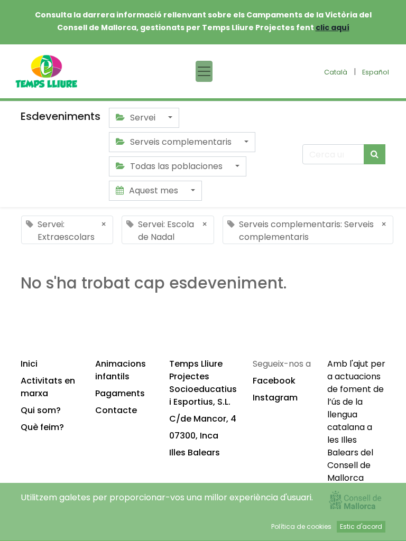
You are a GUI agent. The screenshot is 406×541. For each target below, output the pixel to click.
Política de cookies (301, 526)
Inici (29, 364)
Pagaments (120, 393)
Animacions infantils (120, 370)
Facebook (274, 381)
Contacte (116, 410)
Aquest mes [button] (153, 190)
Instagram (275, 397)
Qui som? (41, 410)
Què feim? (42, 427)
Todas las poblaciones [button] (176, 166)
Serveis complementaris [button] (181, 142)
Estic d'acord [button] (361, 526)
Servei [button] (143, 117)
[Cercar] (374, 154)
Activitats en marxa (48, 387)
